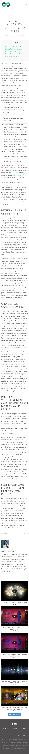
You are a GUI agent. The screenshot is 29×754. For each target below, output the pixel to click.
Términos (14, 728)
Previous (4, 533)
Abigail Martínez (19, 35)
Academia (18, 731)
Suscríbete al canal (15, 714)
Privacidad (23, 728)
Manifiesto (6, 728)
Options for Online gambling (13, 49)
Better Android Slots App (12, 51)
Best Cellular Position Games (13, 46)
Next (25, 533)
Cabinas (11, 731)
